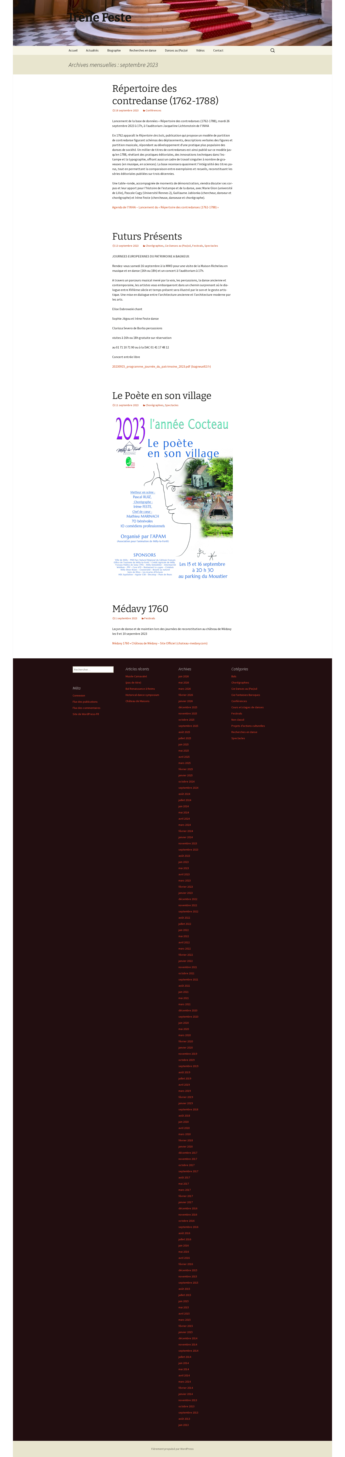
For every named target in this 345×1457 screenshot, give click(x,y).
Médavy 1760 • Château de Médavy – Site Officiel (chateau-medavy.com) (159, 643)
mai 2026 (183, 682)
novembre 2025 (187, 713)
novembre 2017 (187, 1159)
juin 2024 (183, 806)
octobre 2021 (186, 973)
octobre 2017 (186, 1165)
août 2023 (184, 856)
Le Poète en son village (161, 396)
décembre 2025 (187, 707)
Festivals (197, 245)
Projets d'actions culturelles (248, 726)
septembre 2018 (188, 1109)
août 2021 (184, 985)
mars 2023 (184, 880)
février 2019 (185, 1097)
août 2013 (184, 1418)
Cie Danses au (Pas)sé (178, 245)
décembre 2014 (187, 1338)
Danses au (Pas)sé (176, 50)
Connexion (79, 695)
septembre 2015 (188, 1282)
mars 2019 (184, 1091)
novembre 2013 (187, 1400)
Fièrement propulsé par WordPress (172, 1449)
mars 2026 (184, 688)
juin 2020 (183, 1023)
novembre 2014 (187, 1344)
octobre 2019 (186, 1060)
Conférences (153, 110)
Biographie (114, 50)
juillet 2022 (184, 924)
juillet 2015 (184, 1295)
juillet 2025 (184, 738)
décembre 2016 (187, 1208)
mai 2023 (183, 868)
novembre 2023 (187, 843)
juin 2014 (183, 1363)
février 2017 (185, 1196)
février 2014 (185, 1388)
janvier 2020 (185, 1047)
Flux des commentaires (86, 708)
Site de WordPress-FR (86, 714)
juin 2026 (183, 676)
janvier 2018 (185, 1146)
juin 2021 (183, 992)
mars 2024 (184, 825)
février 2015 (185, 1326)
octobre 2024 (186, 781)
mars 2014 (184, 1381)
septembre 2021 (188, 979)
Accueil (73, 50)
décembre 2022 (187, 899)
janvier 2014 (185, 1394)
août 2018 (184, 1115)
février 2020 (185, 1041)
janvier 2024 (185, 837)
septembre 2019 (188, 1066)
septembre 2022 (188, 911)
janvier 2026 (185, 701)
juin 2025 (183, 744)
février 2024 (185, 831)
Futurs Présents (147, 236)
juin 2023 (183, 862)
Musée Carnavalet (136, 676)
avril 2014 (184, 1375)
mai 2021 (183, 998)
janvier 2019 (185, 1103)
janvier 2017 (185, 1202)
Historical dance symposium (142, 695)
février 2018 (185, 1140)
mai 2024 (183, 812)
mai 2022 (183, 936)
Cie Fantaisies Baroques (245, 695)
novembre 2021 (187, 967)
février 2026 (185, 695)
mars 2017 (184, 1190)
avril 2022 (184, 942)
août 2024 (184, 794)
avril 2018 (184, 1128)
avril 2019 (184, 1084)
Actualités (92, 50)
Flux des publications (85, 701)
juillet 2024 (184, 800)
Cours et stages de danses (247, 707)
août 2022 (184, 917)
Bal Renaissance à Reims (140, 688)
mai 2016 (183, 1251)
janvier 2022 (185, 961)
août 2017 (184, 1177)
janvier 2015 (185, 1332)
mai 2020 (183, 1029)
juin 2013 (183, 1425)
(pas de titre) (133, 682)
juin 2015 (183, 1301)
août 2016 (184, 1233)
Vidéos (200, 50)
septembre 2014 (188, 1350)
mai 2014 (183, 1369)
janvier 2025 (185, 775)
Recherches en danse (142, 50)
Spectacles (211, 245)
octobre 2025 (186, 719)
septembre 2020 (188, 1016)
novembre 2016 (187, 1214)
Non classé (237, 719)
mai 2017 (183, 1183)
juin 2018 (183, 1122)
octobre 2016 (186, 1221)
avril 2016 (184, 1258)
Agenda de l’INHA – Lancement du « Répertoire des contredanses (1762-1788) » (165, 207)
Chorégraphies (155, 245)
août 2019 (184, 1072)
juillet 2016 (184, 1239)
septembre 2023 (188, 849)
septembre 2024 (188, 787)
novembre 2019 (187, 1053)
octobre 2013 (186, 1406)
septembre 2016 (188, 1227)
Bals (233, 676)
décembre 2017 (187, 1152)
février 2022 (185, 954)
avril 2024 (184, 818)
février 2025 (185, 769)
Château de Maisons (138, 701)
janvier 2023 (185, 893)
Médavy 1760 (140, 609)
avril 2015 (184, 1313)
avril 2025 (184, 757)
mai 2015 (183, 1307)
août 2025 (184, 732)
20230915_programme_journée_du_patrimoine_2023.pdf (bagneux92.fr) (161, 366)
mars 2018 (184, 1134)
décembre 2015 (187, 1270)
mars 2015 (184, 1319)
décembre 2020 (187, 1010)
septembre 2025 (188, 726)
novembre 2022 (187, 905)
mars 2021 (184, 1004)
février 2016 (185, 1264)
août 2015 (184, 1289)
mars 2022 (184, 948)
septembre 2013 (188, 1412)
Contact (218, 50)
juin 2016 (183, 1245)
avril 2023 (184, 874)
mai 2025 (183, 750)
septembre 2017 (188, 1171)
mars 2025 (184, 763)
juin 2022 (183, 930)
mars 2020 (184, 1035)
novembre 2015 (187, 1276)
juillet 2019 (184, 1078)
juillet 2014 (184, 1357)
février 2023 (185, 886)
